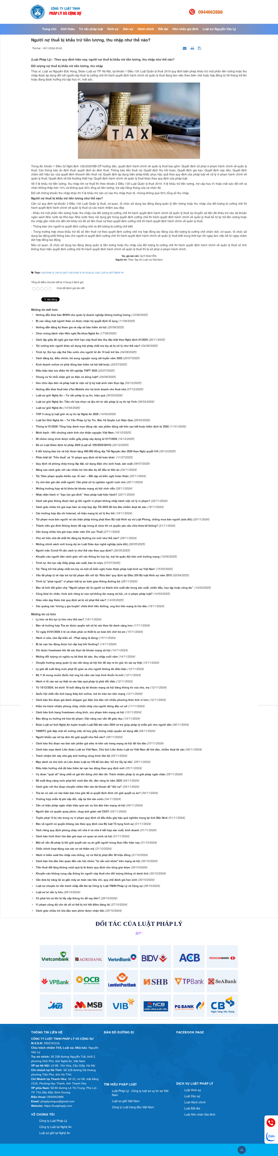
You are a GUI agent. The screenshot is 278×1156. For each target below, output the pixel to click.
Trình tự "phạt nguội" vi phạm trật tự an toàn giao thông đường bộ (78, 581)
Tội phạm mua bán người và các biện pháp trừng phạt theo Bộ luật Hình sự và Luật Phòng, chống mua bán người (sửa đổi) (114, 519)
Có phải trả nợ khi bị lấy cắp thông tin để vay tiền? (68, 898)
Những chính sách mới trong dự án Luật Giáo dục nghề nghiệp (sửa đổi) (82, 544)
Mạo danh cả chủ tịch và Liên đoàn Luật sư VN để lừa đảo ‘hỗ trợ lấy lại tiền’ (84, 762)
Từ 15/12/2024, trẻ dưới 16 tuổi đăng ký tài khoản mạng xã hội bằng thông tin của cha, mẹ (92, 687)
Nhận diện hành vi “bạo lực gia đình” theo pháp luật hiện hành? (76, 494)
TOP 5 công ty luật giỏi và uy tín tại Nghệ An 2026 (67, 414)
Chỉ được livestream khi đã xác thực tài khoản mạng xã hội (73, 650)
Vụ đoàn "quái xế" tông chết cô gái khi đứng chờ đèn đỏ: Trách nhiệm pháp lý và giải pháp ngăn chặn (100, 774)
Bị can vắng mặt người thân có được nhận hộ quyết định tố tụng (77, 321)
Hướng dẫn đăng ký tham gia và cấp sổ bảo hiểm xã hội (71, 327)
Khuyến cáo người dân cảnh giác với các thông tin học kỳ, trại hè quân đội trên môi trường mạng (98, 556)
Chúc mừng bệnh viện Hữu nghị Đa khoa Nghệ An (67, 333)
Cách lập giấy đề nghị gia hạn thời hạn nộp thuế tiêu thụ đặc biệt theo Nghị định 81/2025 (92, 339)
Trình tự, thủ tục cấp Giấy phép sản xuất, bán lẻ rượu (69, 563)
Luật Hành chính (195, 1102)
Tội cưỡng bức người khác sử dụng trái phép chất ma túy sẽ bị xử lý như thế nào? (88, 346)
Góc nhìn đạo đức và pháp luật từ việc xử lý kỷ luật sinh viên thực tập (80, 383)
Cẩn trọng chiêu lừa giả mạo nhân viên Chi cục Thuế (69, 532)
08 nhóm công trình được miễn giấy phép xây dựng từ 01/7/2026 (76, 439)
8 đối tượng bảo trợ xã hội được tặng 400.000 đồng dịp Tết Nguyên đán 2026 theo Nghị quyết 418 (97, 451)
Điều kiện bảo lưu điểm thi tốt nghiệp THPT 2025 (66, 370)
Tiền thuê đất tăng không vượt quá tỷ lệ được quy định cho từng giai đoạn (83, 867)
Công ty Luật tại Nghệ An (55, 1127)
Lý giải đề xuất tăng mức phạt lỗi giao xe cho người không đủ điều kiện (81, 669)
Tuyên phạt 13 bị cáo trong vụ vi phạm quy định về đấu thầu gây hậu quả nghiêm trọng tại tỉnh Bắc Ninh (102, 818)
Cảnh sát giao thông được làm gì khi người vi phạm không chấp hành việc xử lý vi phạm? (93, 501)
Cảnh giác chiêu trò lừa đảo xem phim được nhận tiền (70, 910)
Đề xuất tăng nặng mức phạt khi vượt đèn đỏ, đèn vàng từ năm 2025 (79, 780)
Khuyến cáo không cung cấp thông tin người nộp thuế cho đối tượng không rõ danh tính (92, 873)
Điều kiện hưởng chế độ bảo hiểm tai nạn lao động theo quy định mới (80, 768)
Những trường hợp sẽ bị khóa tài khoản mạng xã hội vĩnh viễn (75, 488)
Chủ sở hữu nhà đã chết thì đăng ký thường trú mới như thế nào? (77, 538)
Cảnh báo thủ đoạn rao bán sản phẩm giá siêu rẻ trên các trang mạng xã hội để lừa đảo (91, 743)
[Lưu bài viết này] (200, 48)
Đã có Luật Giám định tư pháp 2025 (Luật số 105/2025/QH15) (73, 445)
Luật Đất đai (192, 1108)
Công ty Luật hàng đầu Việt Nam (133, 1107)
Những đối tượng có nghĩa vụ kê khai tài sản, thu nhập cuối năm (77, 656)
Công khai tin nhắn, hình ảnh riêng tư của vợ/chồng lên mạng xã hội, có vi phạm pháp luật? (94, 594)
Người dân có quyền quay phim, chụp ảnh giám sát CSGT (72, 811)
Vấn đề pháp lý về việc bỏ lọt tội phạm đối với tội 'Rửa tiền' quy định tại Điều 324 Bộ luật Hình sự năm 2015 (104, 575)
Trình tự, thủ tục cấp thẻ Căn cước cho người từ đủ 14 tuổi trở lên (77, 352)
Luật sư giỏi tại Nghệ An (54, 1133)
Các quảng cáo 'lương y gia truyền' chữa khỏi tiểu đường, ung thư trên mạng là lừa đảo (91, 606)
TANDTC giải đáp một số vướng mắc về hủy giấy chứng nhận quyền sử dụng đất (87, 731)
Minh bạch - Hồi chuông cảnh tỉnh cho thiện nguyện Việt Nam (75, 432)
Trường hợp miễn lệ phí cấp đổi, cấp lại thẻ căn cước (70, 799)
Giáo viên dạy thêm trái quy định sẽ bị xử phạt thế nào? (71, 600)
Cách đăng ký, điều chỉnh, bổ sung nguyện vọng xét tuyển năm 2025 (79, 358)
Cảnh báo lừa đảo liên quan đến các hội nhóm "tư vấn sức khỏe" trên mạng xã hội (88, 861)
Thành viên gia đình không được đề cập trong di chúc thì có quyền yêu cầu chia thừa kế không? (97, 525)
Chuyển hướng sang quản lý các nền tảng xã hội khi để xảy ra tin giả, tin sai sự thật (89, 662)
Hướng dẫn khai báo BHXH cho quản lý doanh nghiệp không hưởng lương (83, 315)
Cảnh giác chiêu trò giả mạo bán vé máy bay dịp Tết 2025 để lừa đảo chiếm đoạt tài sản (91, 507)
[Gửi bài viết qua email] (185, 48)
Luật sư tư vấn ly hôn (49, 892)
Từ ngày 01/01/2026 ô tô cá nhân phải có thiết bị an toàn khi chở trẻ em (81, 632)
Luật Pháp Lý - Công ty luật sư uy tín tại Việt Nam (140, 1093)
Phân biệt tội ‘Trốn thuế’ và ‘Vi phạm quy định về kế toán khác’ (75, 457)
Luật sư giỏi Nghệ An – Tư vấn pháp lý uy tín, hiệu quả (70, 395)
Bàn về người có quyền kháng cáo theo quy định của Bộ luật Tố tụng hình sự (85, 824)
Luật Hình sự (192, 1090)
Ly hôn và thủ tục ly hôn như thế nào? (60, 619)
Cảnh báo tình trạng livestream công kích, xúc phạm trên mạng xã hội (80, 712)
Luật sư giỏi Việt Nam (126, 1101)
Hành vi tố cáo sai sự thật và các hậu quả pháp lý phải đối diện (75, 681)
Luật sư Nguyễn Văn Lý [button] (219, 29)
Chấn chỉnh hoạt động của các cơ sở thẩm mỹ (65, 848)
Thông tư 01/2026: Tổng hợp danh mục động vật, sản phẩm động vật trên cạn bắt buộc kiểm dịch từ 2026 (102, 426)
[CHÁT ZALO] (271, 1136)
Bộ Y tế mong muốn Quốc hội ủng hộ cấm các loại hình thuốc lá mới (80, 675)
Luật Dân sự (192, 1096)
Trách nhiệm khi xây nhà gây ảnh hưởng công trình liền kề (73, 756)
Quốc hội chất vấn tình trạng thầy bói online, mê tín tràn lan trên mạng (80, 694)
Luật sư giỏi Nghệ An (49, 408)
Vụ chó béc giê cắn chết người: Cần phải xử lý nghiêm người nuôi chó (81, 482)
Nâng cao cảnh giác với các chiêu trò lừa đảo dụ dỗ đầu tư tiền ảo (77, 470)
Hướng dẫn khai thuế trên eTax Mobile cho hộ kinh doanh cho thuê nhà (81, 389)
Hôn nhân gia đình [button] (185, 29)
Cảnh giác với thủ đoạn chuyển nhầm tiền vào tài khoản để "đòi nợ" (79, 786)
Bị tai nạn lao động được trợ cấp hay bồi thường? (67, 644)
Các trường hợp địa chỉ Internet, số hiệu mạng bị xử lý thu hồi (75, 513)
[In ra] (192, 48)
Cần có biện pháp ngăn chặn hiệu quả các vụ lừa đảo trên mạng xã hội (80, 805)
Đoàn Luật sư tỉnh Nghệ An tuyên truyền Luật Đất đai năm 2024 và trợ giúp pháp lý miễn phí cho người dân (104, 724)
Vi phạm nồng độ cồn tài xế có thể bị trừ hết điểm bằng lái (73, 904)
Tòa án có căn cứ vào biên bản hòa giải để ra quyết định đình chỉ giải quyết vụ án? (88, 793)
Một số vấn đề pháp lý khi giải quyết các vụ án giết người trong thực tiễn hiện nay (88, 842)
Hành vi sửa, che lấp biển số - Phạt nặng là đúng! (67, 638)
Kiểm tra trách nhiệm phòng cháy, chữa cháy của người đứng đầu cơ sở (81, 706)
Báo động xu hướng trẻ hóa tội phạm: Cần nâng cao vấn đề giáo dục (79, 718)
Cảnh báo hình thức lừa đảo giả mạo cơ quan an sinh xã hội (74, 836)
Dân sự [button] (128, 29)
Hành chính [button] (146, 29)
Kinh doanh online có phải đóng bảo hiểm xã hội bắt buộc (73, 364)
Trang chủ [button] (49, 29)
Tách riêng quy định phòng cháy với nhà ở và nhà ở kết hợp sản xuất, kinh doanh (87, 830)
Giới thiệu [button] (68, 29)
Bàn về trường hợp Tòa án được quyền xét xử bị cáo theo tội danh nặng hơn (84, 625)
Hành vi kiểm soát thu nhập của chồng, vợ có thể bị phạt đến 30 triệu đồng (83, 855)
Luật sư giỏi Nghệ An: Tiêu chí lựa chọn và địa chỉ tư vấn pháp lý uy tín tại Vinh (86, 401)
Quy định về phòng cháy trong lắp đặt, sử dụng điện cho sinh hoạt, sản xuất (84, 463)
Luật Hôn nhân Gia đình (199, 1114)
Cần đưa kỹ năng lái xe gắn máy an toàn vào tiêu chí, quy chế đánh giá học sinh (86, 880)
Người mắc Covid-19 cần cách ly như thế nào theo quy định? (74, 550)
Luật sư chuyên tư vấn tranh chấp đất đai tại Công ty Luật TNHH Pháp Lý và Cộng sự (89, 886)
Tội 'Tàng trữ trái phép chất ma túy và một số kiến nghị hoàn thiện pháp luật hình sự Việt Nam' (95, 569)
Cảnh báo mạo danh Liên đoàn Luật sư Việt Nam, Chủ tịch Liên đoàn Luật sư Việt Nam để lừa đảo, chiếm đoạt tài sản (110, 749)
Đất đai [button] (163, 29)
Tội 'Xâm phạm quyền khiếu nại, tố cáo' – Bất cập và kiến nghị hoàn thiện (82, 476)
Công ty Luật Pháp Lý (53, 1121)
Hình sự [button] (113, 29)
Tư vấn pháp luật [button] (91, 29)
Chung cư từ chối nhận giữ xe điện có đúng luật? (67, 377)
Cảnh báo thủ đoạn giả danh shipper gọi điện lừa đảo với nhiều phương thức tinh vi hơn (92, 700)
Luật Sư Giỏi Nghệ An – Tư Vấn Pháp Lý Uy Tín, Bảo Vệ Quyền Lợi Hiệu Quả (84, 420)
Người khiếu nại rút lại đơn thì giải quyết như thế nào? (70, 737)
